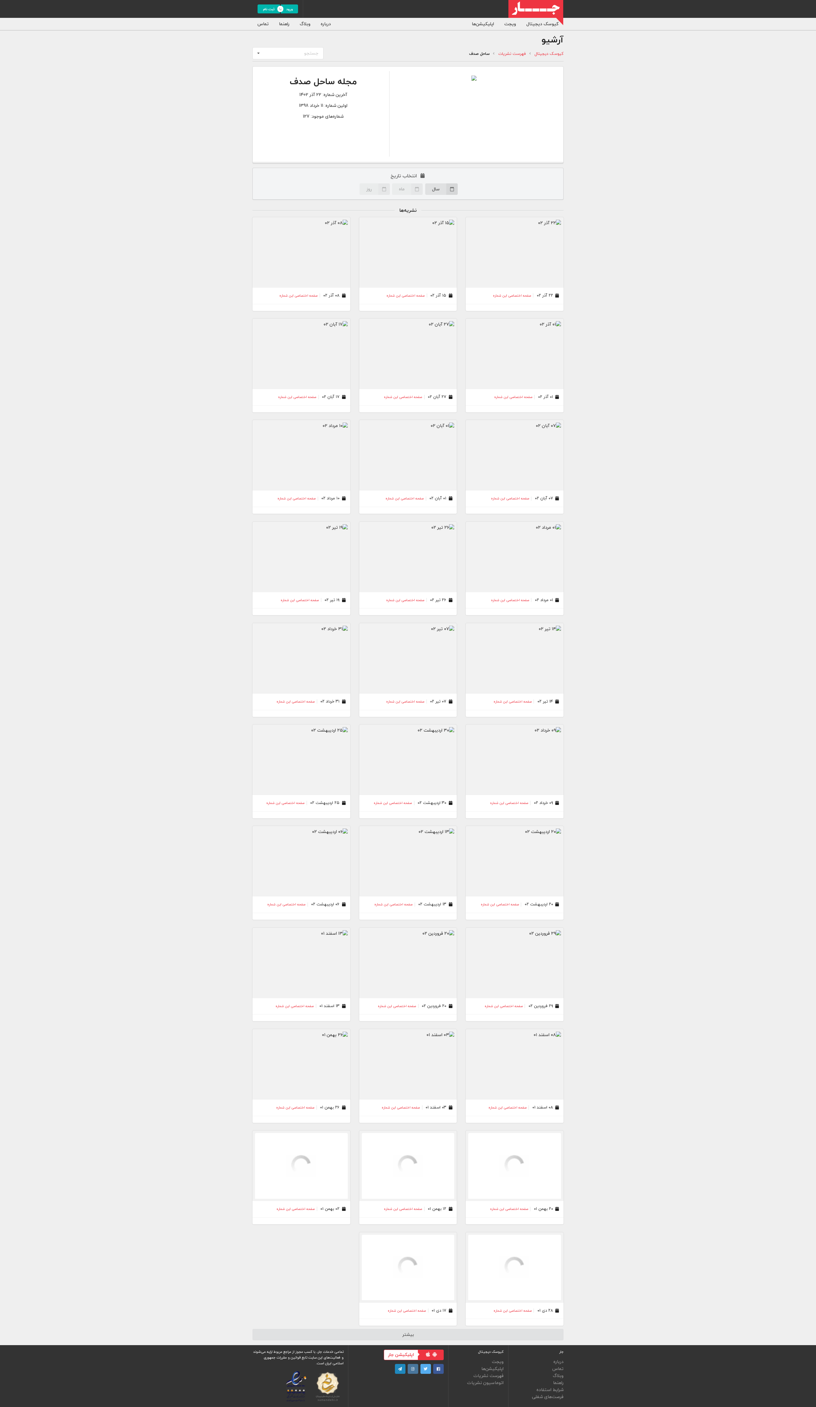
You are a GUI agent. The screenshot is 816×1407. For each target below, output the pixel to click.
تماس (263, 24)
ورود (289, 9)
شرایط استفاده (550, 1389)
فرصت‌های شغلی (548, 1396)
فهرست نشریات (512, 54)
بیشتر (408, 1334)
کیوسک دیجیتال (542, 24)
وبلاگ (305, 24)
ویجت (510, 24)
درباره (326, 24)
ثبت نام (269, 9)
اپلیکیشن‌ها (483, 24)
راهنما (284, 24)
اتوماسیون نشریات (485, 1382)
